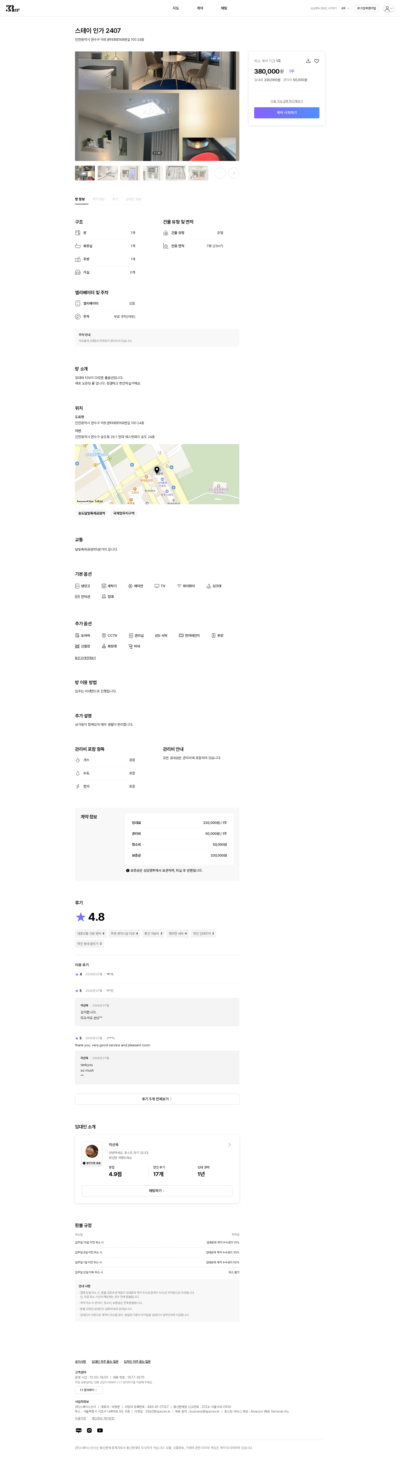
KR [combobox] (343, 8)
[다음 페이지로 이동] (233, 173)
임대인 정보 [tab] (133, 199)
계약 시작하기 (287, 112)
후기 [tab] (115, 199)
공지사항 (80, 1361)
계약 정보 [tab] (98, 199)
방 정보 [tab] (80, 199)
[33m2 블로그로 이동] (78, 1430)
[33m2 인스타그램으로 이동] (89, 1430)
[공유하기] (308, 61)
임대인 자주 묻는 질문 (105, 1361)
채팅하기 (155, 1191)
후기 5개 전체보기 (155, 1099)
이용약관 (80, 1418)
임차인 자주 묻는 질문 (137, 1361)
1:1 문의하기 (87, 1390)
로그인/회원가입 (366, 8)
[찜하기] (316, 61)
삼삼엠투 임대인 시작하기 (323, 8)
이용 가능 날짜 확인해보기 (287, 101)
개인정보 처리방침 (103, 1418)
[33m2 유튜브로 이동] (100, 1430)
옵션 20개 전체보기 (85, 657)
